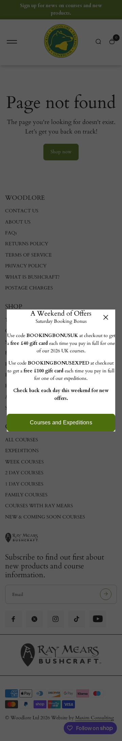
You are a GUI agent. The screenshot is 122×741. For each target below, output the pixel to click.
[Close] (105, 317)
